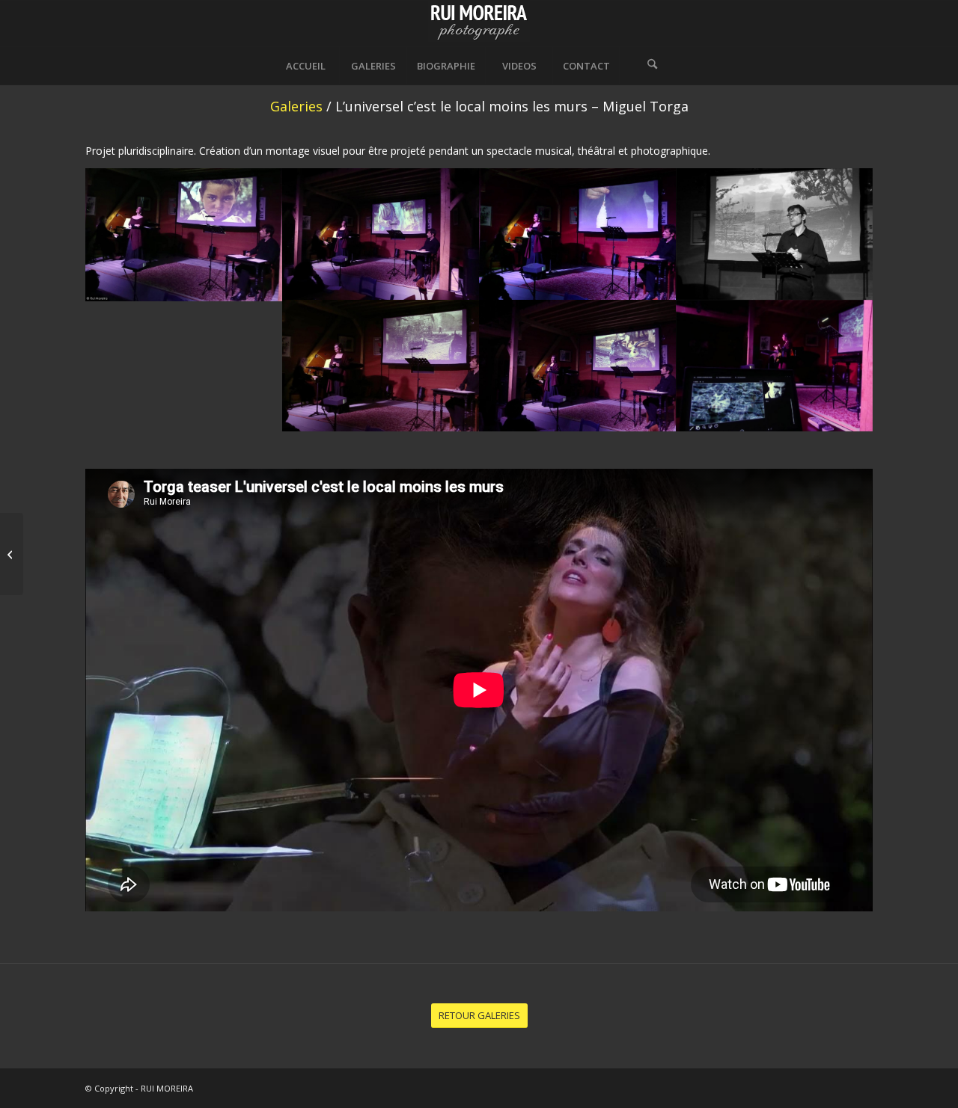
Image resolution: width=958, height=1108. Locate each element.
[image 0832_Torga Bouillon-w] (577, 234)
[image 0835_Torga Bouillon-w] (380, 365)
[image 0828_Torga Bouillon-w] (380, 234)
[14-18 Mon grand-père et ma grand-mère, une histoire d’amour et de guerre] (11, 554)
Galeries (296, 106)
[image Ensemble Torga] (183, 234)
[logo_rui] (479, 23)
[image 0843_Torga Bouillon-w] (577, 365)
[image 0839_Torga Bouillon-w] (774, 234)
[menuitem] (305, 65)
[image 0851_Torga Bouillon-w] (774, 365)
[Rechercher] (652, 65)
